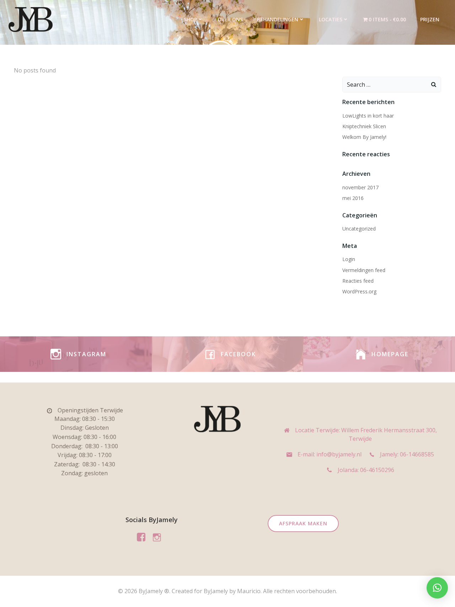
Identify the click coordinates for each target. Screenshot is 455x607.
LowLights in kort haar (368, 115)
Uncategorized (359, 228)
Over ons (230, 19)
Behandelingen (277, 19)
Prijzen (429, 19)
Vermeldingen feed (363, 270)
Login (348, 259)
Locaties (330, 19)
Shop (190, 19)
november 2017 (360, 187)
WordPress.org (359, 291)
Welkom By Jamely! (364, 137)
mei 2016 (353, 198)
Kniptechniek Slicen (364, 126)
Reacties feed (358, 280)
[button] (437, 587)
